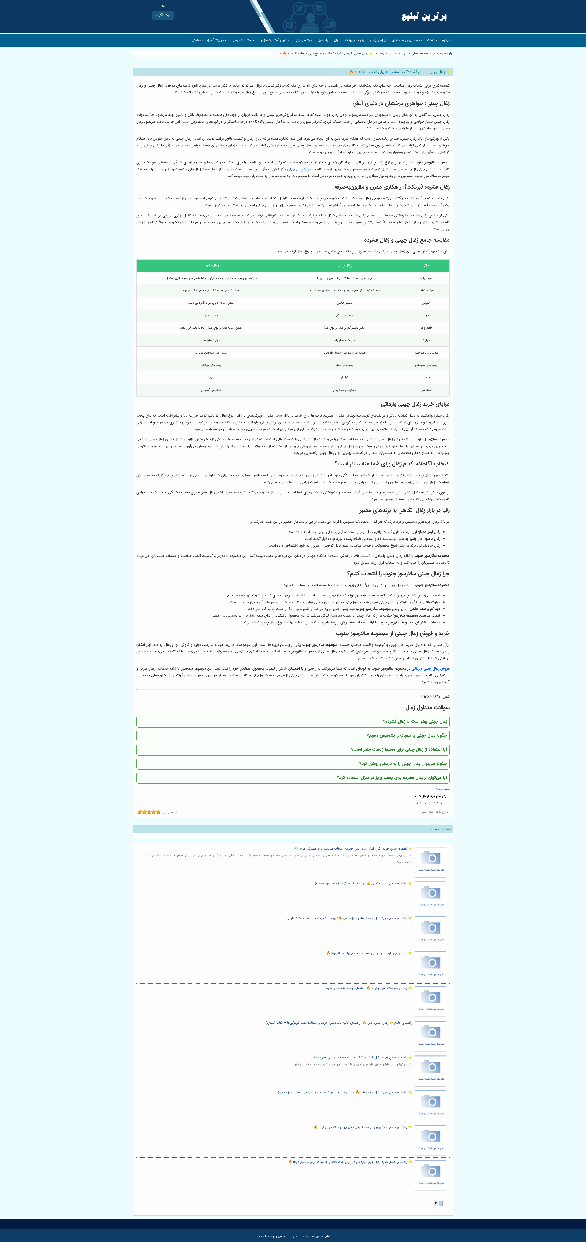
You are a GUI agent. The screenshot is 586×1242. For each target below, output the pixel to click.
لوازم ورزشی (378, 40)
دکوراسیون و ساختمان (407, 40)
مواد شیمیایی (303, 40)
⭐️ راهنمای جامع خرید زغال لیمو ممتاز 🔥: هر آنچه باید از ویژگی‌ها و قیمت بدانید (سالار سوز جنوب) (345, 1092)
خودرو (446, 40)
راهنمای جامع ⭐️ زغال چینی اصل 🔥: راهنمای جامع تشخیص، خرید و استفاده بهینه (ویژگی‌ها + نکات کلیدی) (339, 1023)
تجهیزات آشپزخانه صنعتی (209, 40)
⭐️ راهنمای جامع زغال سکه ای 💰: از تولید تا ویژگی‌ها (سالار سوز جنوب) (363, 883)
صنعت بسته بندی (243, 40)
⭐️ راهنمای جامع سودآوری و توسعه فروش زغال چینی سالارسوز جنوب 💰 (362, 1127)
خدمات (432, 40)
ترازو (336, 40)
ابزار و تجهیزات (355, 40)
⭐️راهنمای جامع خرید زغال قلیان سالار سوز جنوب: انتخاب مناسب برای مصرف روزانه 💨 (353, 848)
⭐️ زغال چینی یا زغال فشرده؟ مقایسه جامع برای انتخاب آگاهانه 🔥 (327, 53)
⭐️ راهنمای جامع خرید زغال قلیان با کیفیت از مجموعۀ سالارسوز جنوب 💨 (362, 1057)
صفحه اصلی (419, 53)
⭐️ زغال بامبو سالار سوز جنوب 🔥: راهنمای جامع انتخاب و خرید (369, 988)
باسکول (323, 40)
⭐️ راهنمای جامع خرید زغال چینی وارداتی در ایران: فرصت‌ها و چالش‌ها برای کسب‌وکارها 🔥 (350, 1162)
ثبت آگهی (163, 15)
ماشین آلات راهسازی (275, 40)
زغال (381, 53)
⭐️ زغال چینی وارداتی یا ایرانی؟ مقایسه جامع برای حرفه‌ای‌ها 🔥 (369, 953)
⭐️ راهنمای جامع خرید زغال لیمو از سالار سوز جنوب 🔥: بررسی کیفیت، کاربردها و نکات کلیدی (349, 918)
